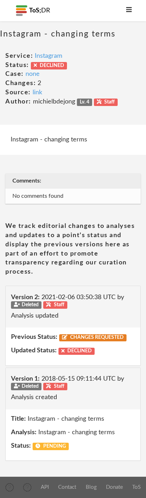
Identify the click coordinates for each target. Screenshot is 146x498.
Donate (114, 487)
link (37, 92)
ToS (136, 487)
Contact (67, 487)
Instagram (48, 56)
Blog (91, 487)
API (45, 487)
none (33, 74)
